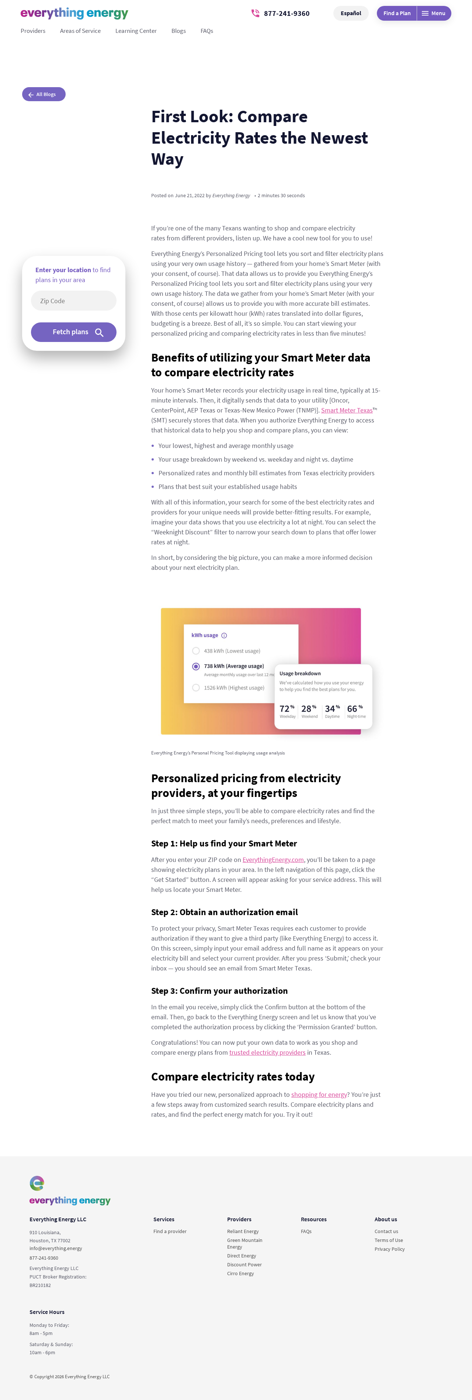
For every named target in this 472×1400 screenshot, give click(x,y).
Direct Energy (241, 1255)
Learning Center (136, 31)
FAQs (207, 31)
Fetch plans (70, 331)
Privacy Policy (390, 1249)
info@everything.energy (56, 1248)
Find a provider (170, 1231)
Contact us (386, 1231)
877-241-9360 (287, 13)
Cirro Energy (240, 1273)
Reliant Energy (243, 1231)
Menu (438, 13)
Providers (33, 31)
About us (386, 1219)
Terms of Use (389, 1240)
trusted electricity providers (267, 1052)
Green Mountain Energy (245, 1243)
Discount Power (244, 1264)
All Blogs (46, 94)
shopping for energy (319, 1094)
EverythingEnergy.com (273, 859)
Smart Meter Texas (347, 410)
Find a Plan (397, 13)
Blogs (178, 31)
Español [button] (351, 13)
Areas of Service (80, 31)
